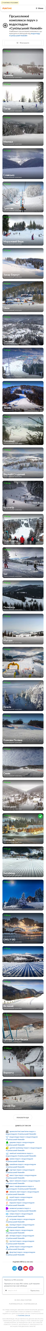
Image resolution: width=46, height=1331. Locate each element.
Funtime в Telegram (10, 2)
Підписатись (35, 1290)
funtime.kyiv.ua (16, 1304)
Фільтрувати (24, 43)
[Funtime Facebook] (20, 1268)
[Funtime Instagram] (31, 1268)
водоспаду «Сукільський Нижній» (24, 34)
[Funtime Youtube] (26, 1268)
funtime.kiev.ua (30, 1304)
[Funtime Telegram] (15, 1268)
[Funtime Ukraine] (7, 8)
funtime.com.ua (24, 1315)
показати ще (23, 1117)
